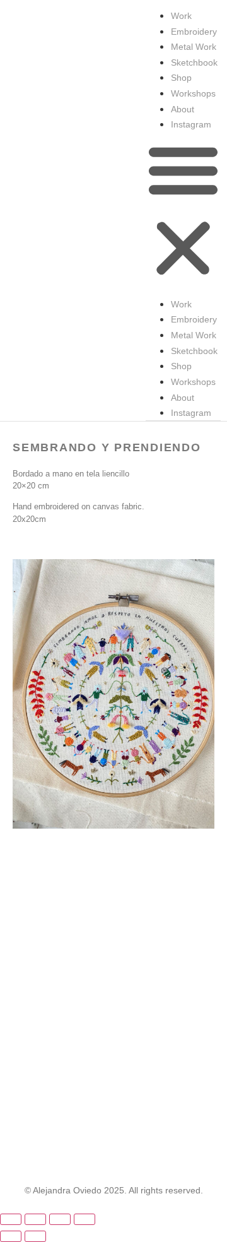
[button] (183, 211)
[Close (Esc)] (84, 1219)
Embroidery (194, 32)
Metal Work (193, 47)
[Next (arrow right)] (35, 1236)
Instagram (191, 124)
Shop (181, 78)
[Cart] (206, 1229)
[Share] (60, 1219)
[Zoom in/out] (10, 1219)
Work (181, 16)
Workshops (193, 93)
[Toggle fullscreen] (35, 1219)
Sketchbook (194, 62)
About (182, 109)
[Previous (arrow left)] (10, 1236)
